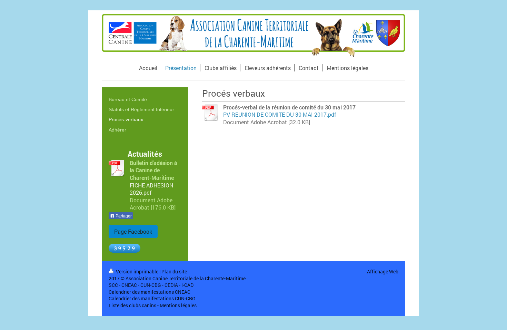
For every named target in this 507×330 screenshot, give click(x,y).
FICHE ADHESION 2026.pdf (151, 189)
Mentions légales (178, 305)
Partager (123, 216)
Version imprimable (137, 271)
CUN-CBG (150, 285)
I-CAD (187, 285)
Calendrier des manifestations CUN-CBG (152, 298)
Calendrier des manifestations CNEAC (149, 292)
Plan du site (174, 271)
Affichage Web (382, 271)
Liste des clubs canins (132, 305)
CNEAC (129, 285)
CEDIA (171, 285)
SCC (113, 285)
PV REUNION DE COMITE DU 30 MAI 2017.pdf (279, 114)
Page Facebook (133, 231)
